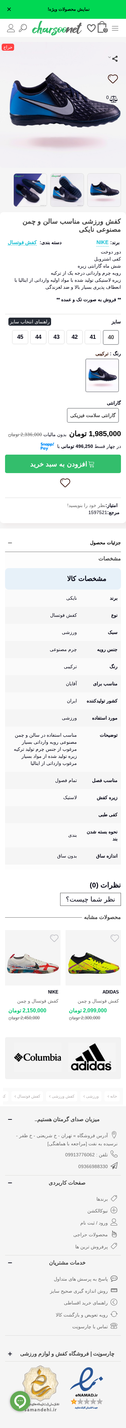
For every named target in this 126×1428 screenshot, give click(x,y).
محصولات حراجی (90, 1234)
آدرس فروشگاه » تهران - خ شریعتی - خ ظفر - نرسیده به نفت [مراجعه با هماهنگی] (67, 1139)
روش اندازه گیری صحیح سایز (79, 1291)
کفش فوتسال (22, 242)
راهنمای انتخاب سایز (30, 321)
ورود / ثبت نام (94, 1223)
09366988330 (93, 1166)
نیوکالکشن (97, 1210)
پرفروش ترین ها (91, 1246)
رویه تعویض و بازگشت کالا (82, 1315)
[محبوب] (91, 28)
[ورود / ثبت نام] (11, 28)
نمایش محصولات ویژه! (69, 9)
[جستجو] (23, 28)
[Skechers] (92, 1057)
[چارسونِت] (57, 28)
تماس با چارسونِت (90, 1326)
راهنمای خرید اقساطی (86, 1302)
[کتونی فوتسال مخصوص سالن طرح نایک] (63, 104)
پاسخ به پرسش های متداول (81, 1279)
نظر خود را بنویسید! (86, 505)
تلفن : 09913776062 (86, 1154)
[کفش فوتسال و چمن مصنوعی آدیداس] (32, 957)
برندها (102, 1199)
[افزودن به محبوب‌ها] (112, 79)
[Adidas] (37, 1057)
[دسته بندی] (115, 28)
